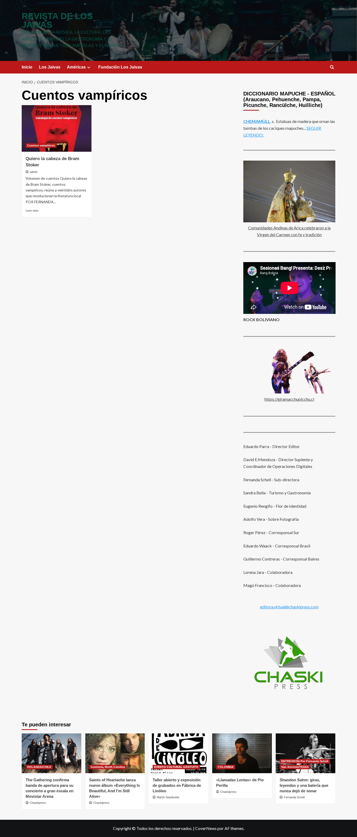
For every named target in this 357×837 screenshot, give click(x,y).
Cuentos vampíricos (41, 145)
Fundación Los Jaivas (120, 67)
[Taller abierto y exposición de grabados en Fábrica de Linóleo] (178, 753)
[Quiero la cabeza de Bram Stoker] (56, 128)
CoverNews (206, 828)
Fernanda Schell (294, 797)
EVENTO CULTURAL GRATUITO (176, 766)
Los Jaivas (49, 67)
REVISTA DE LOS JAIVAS (57, 20)
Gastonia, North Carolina (108, 766)
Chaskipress (38, 802)
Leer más (32, 210)
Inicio (27, 67)
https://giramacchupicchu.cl (289, 399)
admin (33, 171)
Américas (76, 67)
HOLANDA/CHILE (39, 766)
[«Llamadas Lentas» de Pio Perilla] (242, 753)
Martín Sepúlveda (168, 797)
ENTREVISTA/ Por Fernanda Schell (304, 761)
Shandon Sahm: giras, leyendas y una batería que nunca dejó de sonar (304, 785)
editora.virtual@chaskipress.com (289, 606)
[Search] (332, 67)
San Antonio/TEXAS (295, 766)
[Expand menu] (89, 67)
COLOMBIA (226, 766)
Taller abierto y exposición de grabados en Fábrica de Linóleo (177, 785)
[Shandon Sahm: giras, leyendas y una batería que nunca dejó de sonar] (305, 753)
